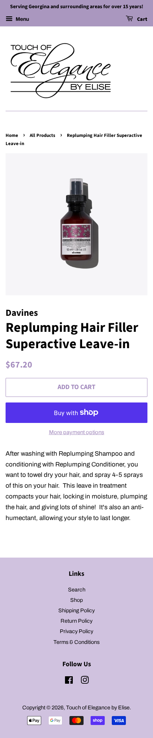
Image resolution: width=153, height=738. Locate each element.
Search (76, 590)
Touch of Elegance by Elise (98, 707)
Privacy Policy (76, 631)
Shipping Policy (76, 610)
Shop (76, 600)
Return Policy (76, 621)
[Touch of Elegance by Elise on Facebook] (69, 681)
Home (12, 135)
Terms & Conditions (76, 642)
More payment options (76, 432)
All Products (42, 135)
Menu (21, 19)
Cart (141, 19)
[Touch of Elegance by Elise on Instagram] (85, 681)
